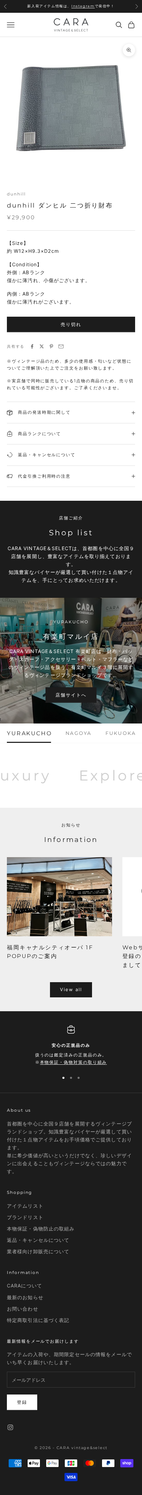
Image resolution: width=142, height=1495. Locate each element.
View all (71, 989)
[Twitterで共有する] (41, 346)
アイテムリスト (25, 1206)
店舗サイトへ (71, 695)
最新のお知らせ (25, 1297)
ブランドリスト (25, 1217)
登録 (22, 1402)
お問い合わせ (22, 1309)
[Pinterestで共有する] (51, 346)
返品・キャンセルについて (38, 1240)
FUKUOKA (120, 733)
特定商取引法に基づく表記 (38, 1320)
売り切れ (71, 324)
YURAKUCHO (29, 733)
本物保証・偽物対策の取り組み (73, 1062)
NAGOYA (78, 733)
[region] (71, 1045)
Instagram (82, 6)
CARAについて (24, 1285)
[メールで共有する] (61, 346)
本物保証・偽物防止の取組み (41, 1229)
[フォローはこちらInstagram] (10, 1427)
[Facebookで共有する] (32, 346)
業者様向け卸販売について (38, 1251)
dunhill (16, 194)
